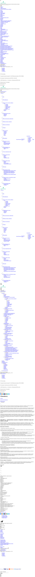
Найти (1, 573)
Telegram (3, 69)
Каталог (1, 529)
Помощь (1, 545)
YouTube (3, 70)
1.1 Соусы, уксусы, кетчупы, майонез (10, 298)
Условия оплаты (2, 539)
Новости (1, 534)
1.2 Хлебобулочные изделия (9, 310)
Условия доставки (3, 540)
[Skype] (8, 394)
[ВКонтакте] (0, 394)
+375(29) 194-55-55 (3, 63)
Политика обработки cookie (4, 544)
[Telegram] (9, 394)
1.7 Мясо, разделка (8, 317)
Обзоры (1, 547)
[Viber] (5, 394)
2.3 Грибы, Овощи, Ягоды (9, 340)
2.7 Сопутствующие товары (9, 358)
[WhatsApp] (6, 394)
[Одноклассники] (2, 394)
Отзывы (1, 535)
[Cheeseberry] (1, 404)
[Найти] (1, 6)
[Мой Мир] (3, 394)
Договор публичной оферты (4, 542)
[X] (4, 394)
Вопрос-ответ (2, 537)
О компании (5, 364)
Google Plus (3, 71)
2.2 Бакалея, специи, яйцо (9, 335)
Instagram (3, 375)
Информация (2, 538)
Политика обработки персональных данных (6, 543)
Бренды (1, 531)
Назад (9, 300)
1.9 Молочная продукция (9, 325)
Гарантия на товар (3, 541)
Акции (1, 530)
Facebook (3, 552)
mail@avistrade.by (3, 373)
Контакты (1, 536)
